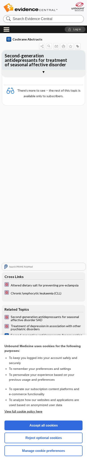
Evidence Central (30, 8)
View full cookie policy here (23, 411)
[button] (75, 29)
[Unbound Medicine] (77, 7)
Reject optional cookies (43, 438)
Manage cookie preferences (43, 451)
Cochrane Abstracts (27, 39)
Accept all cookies (43, 425)
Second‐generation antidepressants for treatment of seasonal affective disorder (36, 60)
